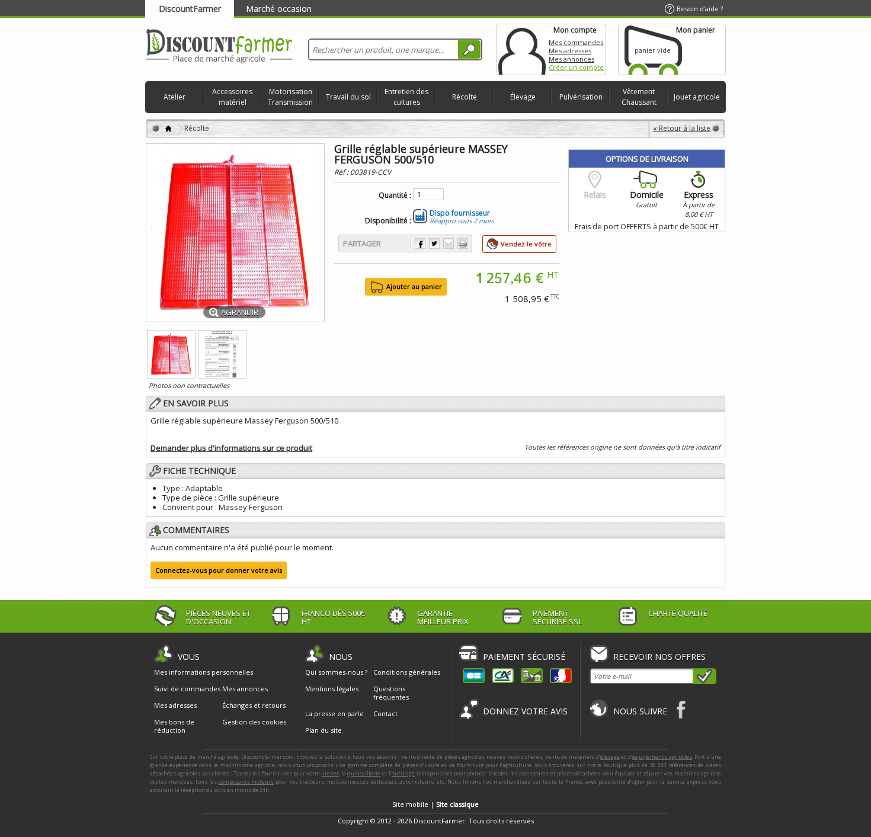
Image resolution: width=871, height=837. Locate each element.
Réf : (342, 172)
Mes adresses (570, 50)
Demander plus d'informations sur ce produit (231, 447)
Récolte (464, 97)
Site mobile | (435, 804)
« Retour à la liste (681, 128)
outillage (403, 773)
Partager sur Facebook (420, 243)
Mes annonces (571, 58)
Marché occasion (279, 8)
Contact (385, 713)
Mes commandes (576, 42)
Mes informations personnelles (203, 672)
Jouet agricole (697, 97)
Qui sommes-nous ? (336, 672)
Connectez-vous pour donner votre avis (218, 570)
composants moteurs (246, 781)
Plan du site (323, 730)
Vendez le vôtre (526, 243)
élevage (610, 757)
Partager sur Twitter (434, 243)
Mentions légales (331, 688)
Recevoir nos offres (659, 656)
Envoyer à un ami (448, 243)
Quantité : (395, 195)
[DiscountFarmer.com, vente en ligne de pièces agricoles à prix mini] (219, 47)
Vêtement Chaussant (639, 96)
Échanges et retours (254, 705)
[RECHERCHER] (469, 49)
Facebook (681, 709)
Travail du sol (348, 97)
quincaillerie (363, 773)
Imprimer (462, 243)
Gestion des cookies (254, 722)
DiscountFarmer (190, 8)
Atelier (174, 97)
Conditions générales (406, 672)
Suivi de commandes (187, 689)
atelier (330, 773)
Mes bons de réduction (174, 726)
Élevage (523, 97)
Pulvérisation (581, 97)
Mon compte (522, 49)
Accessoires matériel (232, 96)
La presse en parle (334, 713)
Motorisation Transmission (290, 96)
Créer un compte (576, 67)
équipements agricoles (662, 757)
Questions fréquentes (391, 692)
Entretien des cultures (406, 96)
